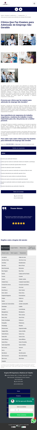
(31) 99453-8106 (19, 198)
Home (18, 391)
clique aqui (17, 144)
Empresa (18, 396)
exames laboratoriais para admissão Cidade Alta (12, 186)
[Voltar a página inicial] (5, 3)
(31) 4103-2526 (10, 144)
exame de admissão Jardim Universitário (11, 167)
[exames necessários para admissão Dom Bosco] (27, 39)
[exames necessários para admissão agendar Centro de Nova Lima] (9, 75)
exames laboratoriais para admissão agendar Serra (13, 173)
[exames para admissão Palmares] (9, 39)
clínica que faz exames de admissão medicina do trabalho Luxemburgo (18, 161)
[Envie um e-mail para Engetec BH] (20, 9)
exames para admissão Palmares (9, 158)
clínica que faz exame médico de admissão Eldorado (13, 176)
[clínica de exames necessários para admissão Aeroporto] (27, 57)
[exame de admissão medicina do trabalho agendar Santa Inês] (9, 57)
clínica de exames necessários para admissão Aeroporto (14, 179)
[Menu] (34, 3)
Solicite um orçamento (18, 148)
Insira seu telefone (21, 406)
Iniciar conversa (21, 415)
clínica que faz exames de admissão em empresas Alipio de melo (16, 170)
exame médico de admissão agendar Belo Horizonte (13, 164)
